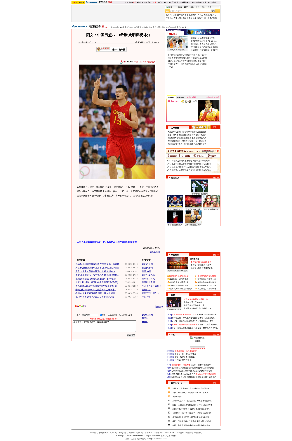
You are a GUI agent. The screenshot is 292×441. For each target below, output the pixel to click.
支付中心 (113, 433)
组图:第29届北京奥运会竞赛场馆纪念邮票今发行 (192, 388)
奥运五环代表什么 (150, 293)
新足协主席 (187, 18)
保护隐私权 (158, 433)
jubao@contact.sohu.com (156, 439)
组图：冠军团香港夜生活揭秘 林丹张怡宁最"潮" (187, 135)
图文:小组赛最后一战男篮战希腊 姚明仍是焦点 (97, 275)
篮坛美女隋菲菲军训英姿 (206, 314)
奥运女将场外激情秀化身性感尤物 (185, 368)
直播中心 (200, 156)
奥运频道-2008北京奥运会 (121, 27)
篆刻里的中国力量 (196, 305)
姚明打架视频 (148, 275)
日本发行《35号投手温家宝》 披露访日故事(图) (191, 413)
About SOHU (170, 433)
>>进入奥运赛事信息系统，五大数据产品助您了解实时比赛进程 (107, 242)
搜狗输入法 (103, 433)
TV (181, 2)
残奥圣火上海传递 (177, 50)
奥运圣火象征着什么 (151, 286)
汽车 (162, 2)
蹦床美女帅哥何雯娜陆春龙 (202, 268)
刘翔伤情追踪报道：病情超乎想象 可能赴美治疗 (187, 55)
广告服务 (131, 433)
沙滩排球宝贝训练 (193, 377)
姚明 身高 (146, 271)
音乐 (198, 7)
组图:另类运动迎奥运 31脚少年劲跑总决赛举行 (191, 409)
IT (158, 2)
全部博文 (198, 433)
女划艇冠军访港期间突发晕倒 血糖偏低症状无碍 (187, 138)
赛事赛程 (173, 156)
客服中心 (140, 433)
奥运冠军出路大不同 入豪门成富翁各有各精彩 (190, 417)
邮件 (200, 2)
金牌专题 (180, 97)
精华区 (145, 318)
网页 (186, 7)
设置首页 (94, 433)
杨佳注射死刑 (171, 15)
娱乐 (147, 2)
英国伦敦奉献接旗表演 (207, 282)
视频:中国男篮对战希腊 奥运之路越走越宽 (95, 293)
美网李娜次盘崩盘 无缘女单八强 (204, 44)
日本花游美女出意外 (193, 225)
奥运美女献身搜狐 (211, 209)
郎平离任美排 (182, 15)
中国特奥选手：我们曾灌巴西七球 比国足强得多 (187, 64)
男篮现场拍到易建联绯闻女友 (200, 371)
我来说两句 (140, 42)
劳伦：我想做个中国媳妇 (185, 357)
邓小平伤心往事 (210, 18)
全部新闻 (189, 433)
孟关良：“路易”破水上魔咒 (203, 321)
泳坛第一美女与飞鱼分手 (201, 365)
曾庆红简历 (177, 397)
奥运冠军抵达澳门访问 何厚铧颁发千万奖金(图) (187, 132)
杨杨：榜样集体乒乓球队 (208, 328)
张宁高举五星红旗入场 (207, 285)
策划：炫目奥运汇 (175, 209)
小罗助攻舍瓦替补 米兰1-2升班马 (204, 41)
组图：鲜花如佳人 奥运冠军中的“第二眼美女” (190, 392)
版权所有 (172, 436)
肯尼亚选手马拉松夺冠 (207, 289)
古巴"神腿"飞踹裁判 (200, 194)
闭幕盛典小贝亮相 (174, 309)
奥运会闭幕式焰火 (193, 209)
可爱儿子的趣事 (195, 302)
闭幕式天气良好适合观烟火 (181, 289)
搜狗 (214, 2)
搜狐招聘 (122, 433)
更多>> (172, 67)
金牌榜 (171, 97)
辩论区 (145, 322)
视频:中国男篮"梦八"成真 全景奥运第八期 (94, 297)
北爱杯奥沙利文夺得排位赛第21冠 (204, 50)
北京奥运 (170, 351)
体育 (140, 2)
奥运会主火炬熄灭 (175, 225)
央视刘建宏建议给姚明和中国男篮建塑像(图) (96, 286)
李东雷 (186, 308)
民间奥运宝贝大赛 (178, 377)
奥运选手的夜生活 (209, 377)
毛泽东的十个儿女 (196, 15)
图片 (203, 7)
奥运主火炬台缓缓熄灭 (179, 282)
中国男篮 (146, 297)
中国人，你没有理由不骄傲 (186, 354)
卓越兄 (186, 305)
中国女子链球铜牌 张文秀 (201, 265)
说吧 (209, 7)
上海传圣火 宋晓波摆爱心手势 (203, 38)
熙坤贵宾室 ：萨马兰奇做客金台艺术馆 (187, 318)
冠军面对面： (195, 259)
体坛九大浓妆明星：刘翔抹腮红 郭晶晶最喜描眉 (187, 144)
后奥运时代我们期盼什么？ (200, 308)
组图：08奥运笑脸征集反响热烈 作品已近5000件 (192, 405)
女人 (177, 2)
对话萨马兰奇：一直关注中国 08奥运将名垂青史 (192, 401)
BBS (209, 2)
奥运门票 (146, 289)
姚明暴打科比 (148, 278)
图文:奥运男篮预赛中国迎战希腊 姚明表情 (95, 271)
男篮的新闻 (147, 268)
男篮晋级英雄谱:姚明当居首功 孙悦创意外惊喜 (97, 268)
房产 (167, 2)
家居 (172, 2)
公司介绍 (180, 433)
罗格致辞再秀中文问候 (179, 285)
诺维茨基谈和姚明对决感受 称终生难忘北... (95, 289)
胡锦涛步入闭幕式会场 (207, 279)
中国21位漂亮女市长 (174, 18)
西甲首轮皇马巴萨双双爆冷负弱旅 (204, 47)
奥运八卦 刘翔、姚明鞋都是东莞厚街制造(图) (96, 282)
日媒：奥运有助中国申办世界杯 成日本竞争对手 (187, 61)
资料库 (213, 156)
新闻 (135, 2)
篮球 (145, 27)
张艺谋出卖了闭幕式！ (184, 360)
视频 (185, 2)
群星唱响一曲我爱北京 (179, 279)
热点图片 (175, 178)
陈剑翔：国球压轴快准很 (182, 321)
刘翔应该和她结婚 (206, 368)
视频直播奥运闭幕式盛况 (177, 271)
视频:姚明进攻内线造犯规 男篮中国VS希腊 (95, 278)
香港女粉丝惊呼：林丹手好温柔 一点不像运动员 (187, 141)
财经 (154, 2)
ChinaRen (192, 2)
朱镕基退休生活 (210, 15)
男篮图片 (161, 27)
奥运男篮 (152, 27)
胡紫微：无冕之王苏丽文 (208, 324)
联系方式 (148, 433)
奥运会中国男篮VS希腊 (176, 27)
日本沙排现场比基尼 (179, 371)
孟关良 (186, 302)
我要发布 (159, 306)
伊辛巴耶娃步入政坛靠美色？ (183, 374)
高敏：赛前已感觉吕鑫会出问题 (184, 328)
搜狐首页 (128, 2)
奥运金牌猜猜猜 (212, 97)
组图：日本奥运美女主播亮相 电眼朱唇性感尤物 (191, 421)
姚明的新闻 (147, 264)
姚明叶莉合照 (148, 282)
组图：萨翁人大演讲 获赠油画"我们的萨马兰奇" (191, 425)
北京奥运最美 (209, 318)
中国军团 (137, 27)
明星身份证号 (198, 18)
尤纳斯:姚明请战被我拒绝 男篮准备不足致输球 (97, 264)
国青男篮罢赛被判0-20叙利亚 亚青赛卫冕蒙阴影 (187, 58)
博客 (204, 2)
